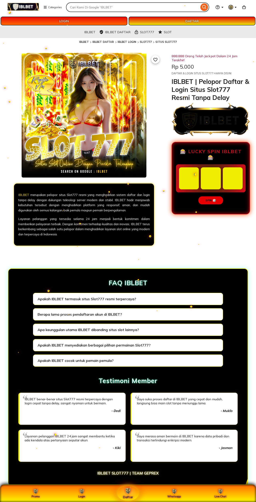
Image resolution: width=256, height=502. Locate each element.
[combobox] (132, 7)
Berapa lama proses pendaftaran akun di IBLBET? (80, 314)
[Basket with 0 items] (244, 7)
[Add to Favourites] (155, 59)
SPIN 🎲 (210, 200)
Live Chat (220, 496)
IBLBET (84, 41)
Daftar (128, 497)
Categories (55, 7)
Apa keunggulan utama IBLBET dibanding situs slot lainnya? (88, 329)
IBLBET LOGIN (127, 41)
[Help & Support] (219, 7)
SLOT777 (146, 41)
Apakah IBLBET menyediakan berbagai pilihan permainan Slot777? (94, 345)
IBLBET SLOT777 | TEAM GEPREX (128, 473)
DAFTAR (192, 21)
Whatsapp (174, 496)
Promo (36, 496)
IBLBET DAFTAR (103, 41)
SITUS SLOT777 (166, 41)
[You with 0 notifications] (232, 7)
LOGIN (64, 21)
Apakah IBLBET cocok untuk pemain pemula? (76, 360)
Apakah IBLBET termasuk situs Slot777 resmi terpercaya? (87, 299)
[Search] (204, 7)
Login (81, 496)
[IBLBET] (23, 10)
